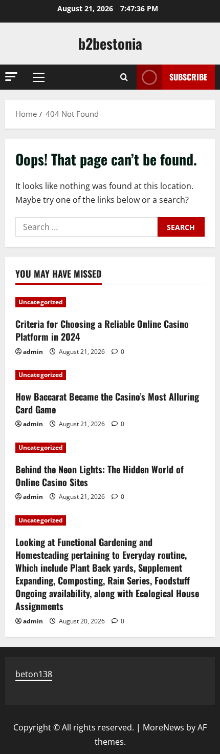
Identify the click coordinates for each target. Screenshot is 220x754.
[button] (11, 76)
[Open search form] (124, 77)
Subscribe (188, 77)
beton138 (33, 674)
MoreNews (163, 727)
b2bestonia (110, 43)
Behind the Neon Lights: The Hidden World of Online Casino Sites (99, 476)
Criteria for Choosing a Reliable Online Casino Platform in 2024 (102, 330)
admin (33, 351)
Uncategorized (40, 302)
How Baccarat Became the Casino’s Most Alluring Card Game (107, 403)
